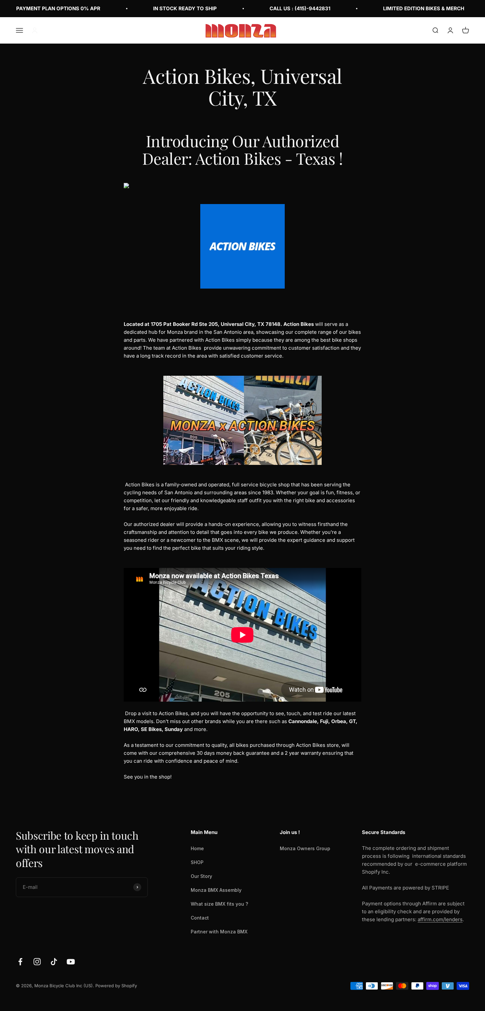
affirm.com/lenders (440, 919)
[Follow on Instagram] (37, 961)
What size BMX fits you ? (219, 904)
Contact (200, 918)
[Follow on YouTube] (70, 961)
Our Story (201, 876)
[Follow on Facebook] (20, 961)
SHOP (197, 862)
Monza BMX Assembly (216, 890)
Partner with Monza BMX (219, 931)
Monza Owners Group (305, 848)
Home (197, 848)
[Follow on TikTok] (53, 961)
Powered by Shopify (116, 985)
